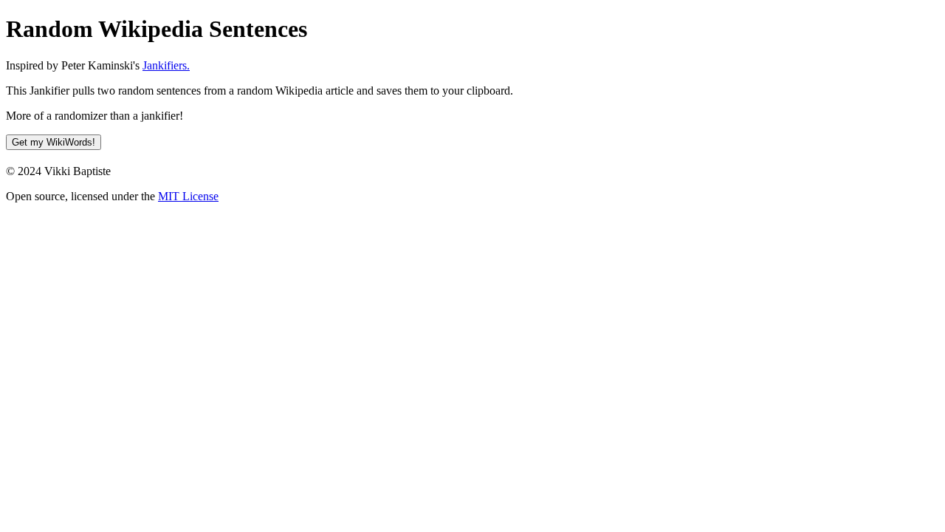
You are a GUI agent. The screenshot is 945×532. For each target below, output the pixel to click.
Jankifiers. (166, 65)
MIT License (188, 196)
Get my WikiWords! (53, 142)
